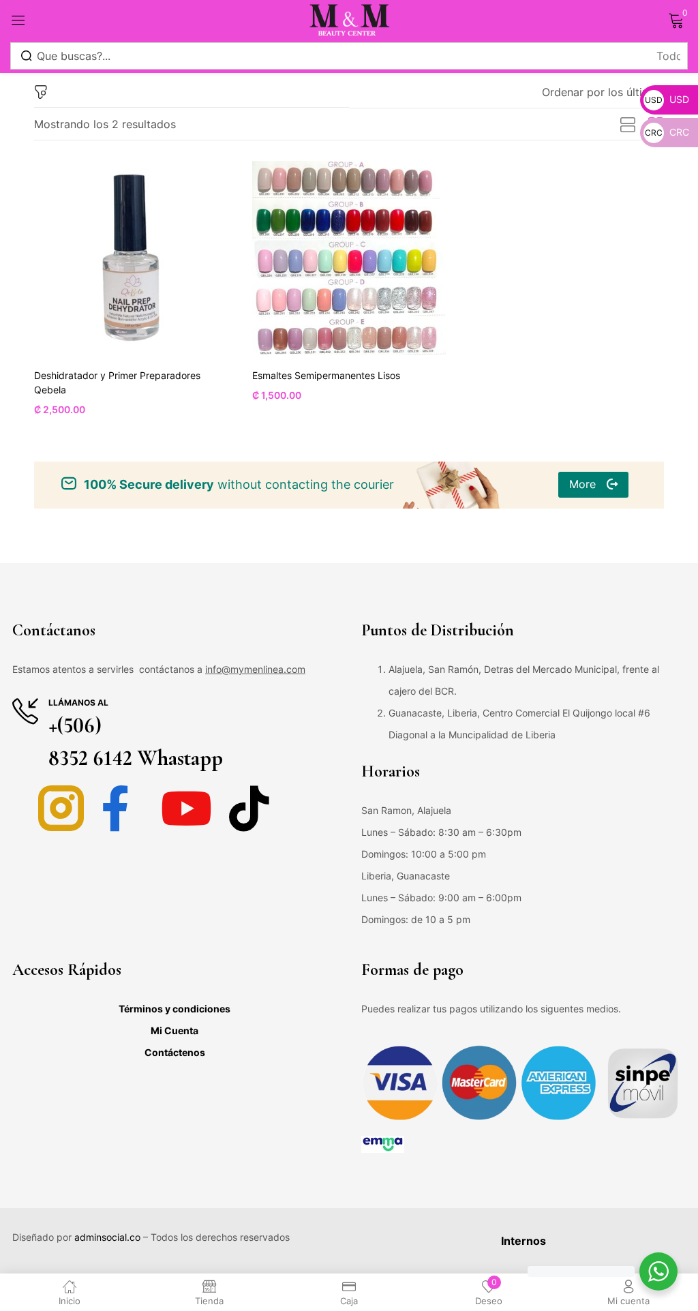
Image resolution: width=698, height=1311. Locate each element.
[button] (603, 92)
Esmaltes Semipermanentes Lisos (326, 375)
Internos (523, 1241)
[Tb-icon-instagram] (61, 808)
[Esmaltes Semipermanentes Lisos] (349, 258)
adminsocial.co (107, 1237)
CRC (667, 132)
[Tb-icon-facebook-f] (124, 808)
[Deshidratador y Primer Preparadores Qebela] (131, 258)
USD (667, 99)
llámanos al (78, 702)
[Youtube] (186, 808)
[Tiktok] (249, 808)
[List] (628, 125)
